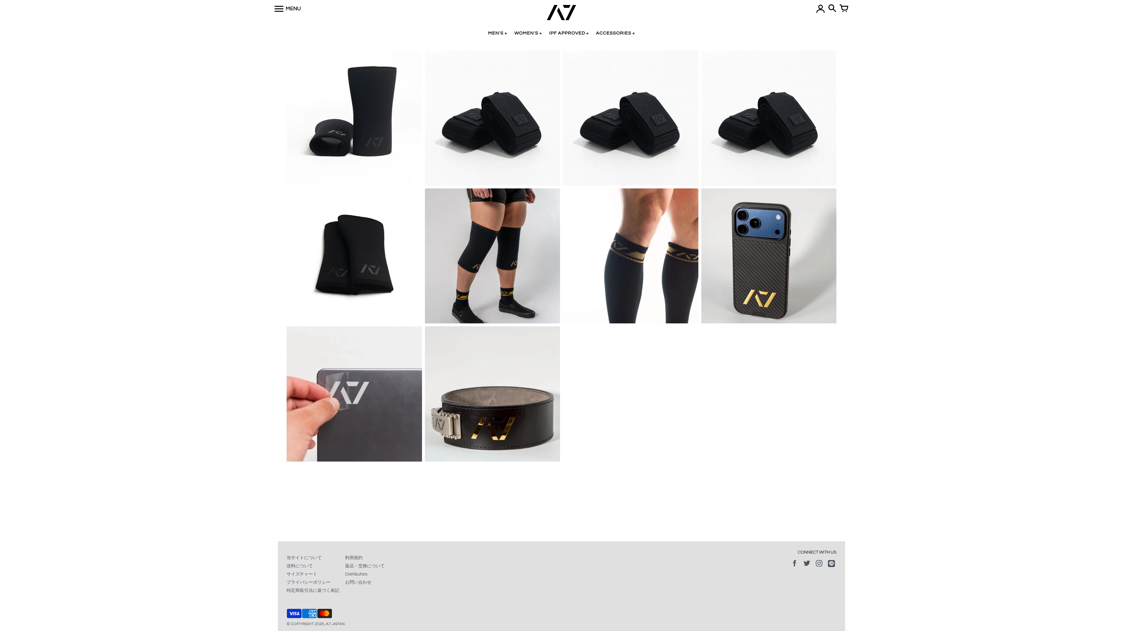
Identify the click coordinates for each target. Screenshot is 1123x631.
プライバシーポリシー (308, 582)
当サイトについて (304, 558)
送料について (300, 566)
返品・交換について (365, 566)
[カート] (844, 8)
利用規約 (354, 558)
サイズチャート (302, 574)
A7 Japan (335, 624)
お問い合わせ (358, 582)
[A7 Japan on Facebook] (795, 567)
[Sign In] (820, 8)
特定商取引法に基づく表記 (313, 590)
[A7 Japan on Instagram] (819, 567)
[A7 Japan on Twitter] (807, 567)
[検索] (832, 8)
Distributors (356, 574)
